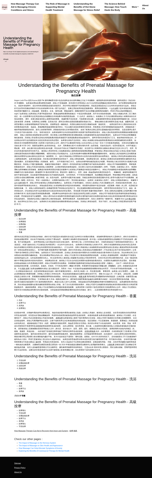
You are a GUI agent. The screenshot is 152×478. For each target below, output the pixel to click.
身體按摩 (59, 318)
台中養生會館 (130, 199)
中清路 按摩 (24, 268)
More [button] (134, 7)
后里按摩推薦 (90, 331)
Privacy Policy (19, 468)
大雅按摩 (110, 345)
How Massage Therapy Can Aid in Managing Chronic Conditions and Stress (25, 7)
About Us (145, 7)
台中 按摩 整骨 (20, 183)
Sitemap (17, 463)
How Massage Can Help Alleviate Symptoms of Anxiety (40, 448)
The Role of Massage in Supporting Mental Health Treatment (58, 7)
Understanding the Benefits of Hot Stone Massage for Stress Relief (87, 7)
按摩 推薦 (73, 431)
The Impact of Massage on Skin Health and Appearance (41, 446)
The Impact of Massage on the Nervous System (37, 443)
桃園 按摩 (82, 276)
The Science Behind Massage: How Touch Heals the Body (115, 7)
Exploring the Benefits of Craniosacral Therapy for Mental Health (44, 451)
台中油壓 (114, 108)
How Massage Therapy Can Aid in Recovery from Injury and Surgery (41, 431)
